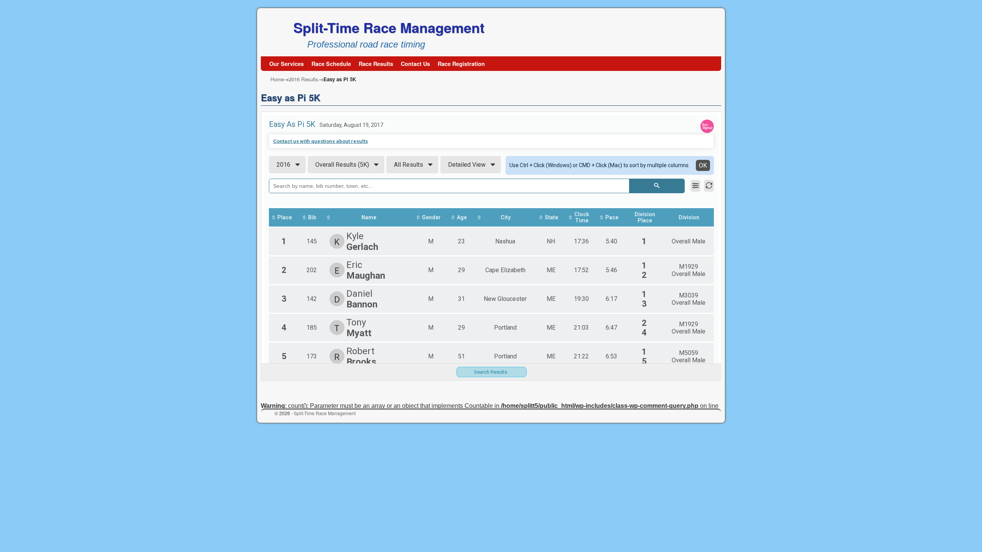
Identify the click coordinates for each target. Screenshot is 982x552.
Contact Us (415, 63)
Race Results (376, 63)
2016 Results (303, 79)
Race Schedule (331, 63)
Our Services (286, 63)
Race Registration (461, 63)
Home (277, 79)
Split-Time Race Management (388, 27)
